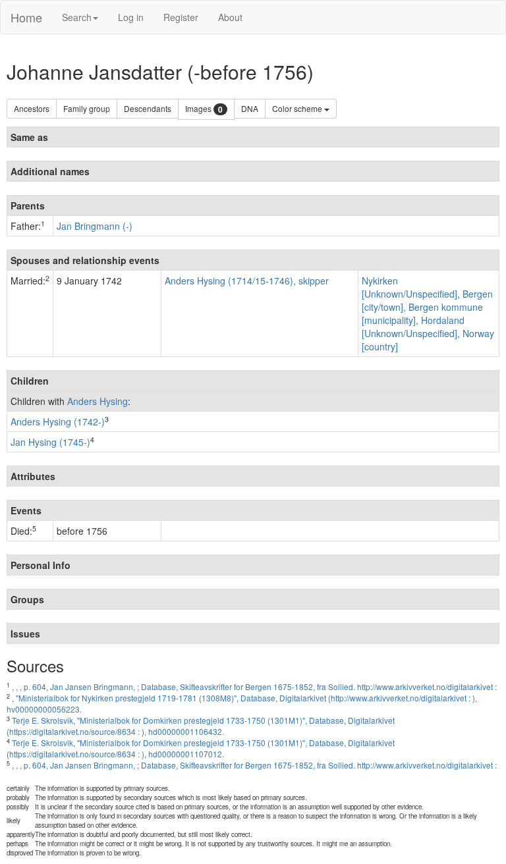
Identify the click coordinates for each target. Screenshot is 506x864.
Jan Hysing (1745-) (50, 441)
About (230, 17)
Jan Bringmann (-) (94, 225)
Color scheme (298, 108)
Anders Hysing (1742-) (58, 421)
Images (204, 109)
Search (77, 17)
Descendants (147, 108)
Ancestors (31, 108)
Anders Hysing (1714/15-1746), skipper (247, 280)
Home (26, 17)
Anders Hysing (97, 401)
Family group (86, 108)
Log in (131, 17)
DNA (249, 108)
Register (180, 17)
